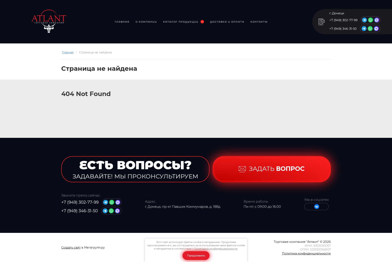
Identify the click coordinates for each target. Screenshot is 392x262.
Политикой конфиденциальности (215, 248)
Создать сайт (71, 247)
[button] (321, 22)
